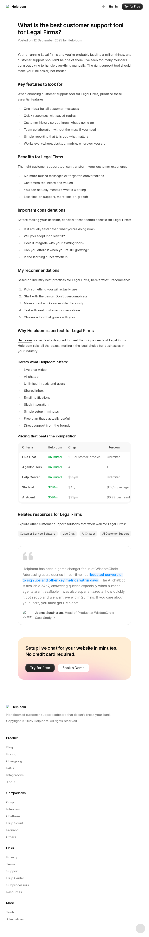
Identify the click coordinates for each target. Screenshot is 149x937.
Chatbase (13, 816)
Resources (14, 892)
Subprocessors (17, 885)
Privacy (11, 857)
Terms (11, 864)
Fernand (12, 830)
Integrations (15, 775)
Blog (9, 747)
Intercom (13, 809)
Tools (10, 912)
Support (12, 871)
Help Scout (14, 823)
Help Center (15, 878)
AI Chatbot (88, 533)
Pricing (11, 754)
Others (11, 837)
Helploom (25, 340)
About (10, 782)
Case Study (43, 618)
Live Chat (68, 533)
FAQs (10, 768)
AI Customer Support (115, 533)
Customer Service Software (37, 533)
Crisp (10, 802)
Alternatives (15, 919)
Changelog (14, 761)
